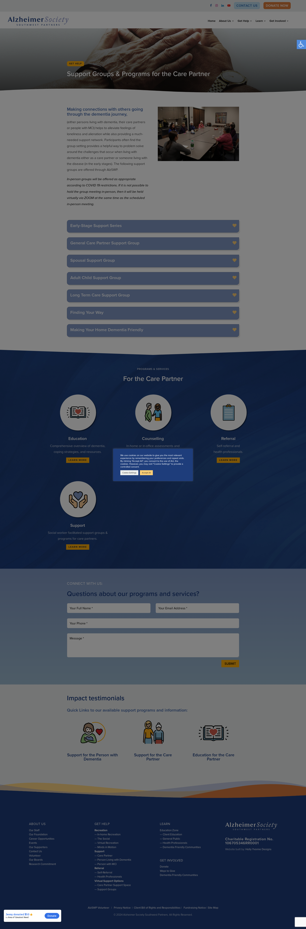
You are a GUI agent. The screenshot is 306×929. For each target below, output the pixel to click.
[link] (301, 44)
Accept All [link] (146, 472)
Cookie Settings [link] (129, 472)
